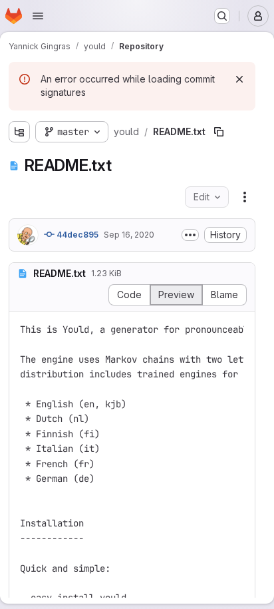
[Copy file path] (218, 131)
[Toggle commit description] (190, 235)
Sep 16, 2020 (129, 235)
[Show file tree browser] (19, 131)
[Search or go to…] (222, 16)
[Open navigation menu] (38, 16)
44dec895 (76, 235)
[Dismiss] (239, 79)
